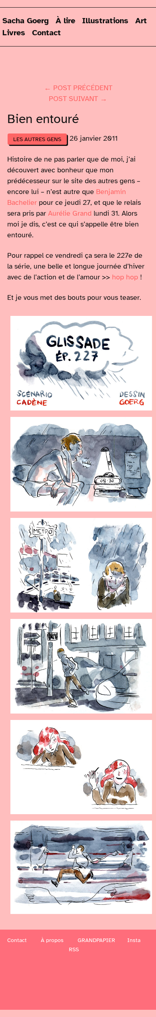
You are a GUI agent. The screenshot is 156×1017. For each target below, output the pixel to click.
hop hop (125, 277)
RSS (74, 949)
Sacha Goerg (25, 21)
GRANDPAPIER (96, 940)
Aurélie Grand (70, 213)
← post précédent (78, 87)
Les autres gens (37, 138)
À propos (52, 940)
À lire (65, 21)
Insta (133, 940)
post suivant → (78, 98)
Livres (13, 33)
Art (141, 21)
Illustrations (105, 21)
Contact (46, 33)
